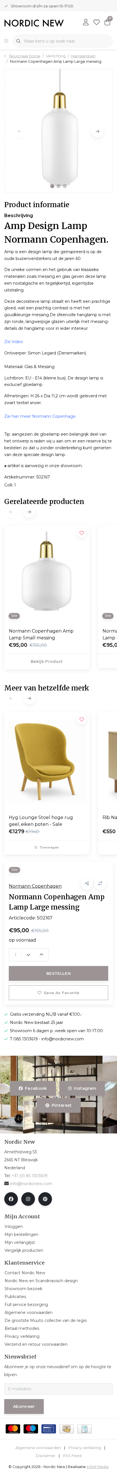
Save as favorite (61, 992)
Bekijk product (47, 661)
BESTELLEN (58, 973)
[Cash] (66, 1428)
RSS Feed (72, 1456)
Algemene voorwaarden (38, 1448)
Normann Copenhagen (35, 886)
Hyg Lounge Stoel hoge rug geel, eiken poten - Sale (41, 821)
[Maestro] (31, 1428)
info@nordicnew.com (31, 1183)
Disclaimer (45, 1456)
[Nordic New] (34, 22)
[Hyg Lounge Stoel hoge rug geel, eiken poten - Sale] (46, 761)
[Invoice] (84, 1428)
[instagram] (28, 1199)
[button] (52, 186)
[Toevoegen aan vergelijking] (100, 883)
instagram (85, 1088)
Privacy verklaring (84, 1448)
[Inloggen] (85, 22)
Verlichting (56, 56)
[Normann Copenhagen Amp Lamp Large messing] (58, 131)
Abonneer (24, 1406)
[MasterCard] (13, 1428)
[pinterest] (45, 1199)
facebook (36, 1088)
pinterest (61, 1105)
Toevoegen (49, 847)
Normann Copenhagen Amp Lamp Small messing (41, 634)
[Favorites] (96, 22)
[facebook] (11, 1199)
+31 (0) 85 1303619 (29, 1175)
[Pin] (48, 1428)
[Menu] (6, 41)
